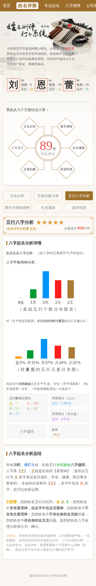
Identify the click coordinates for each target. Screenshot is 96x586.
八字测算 (73, 6)
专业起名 (52, 6)
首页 (6, 6)
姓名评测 (27, 5)
